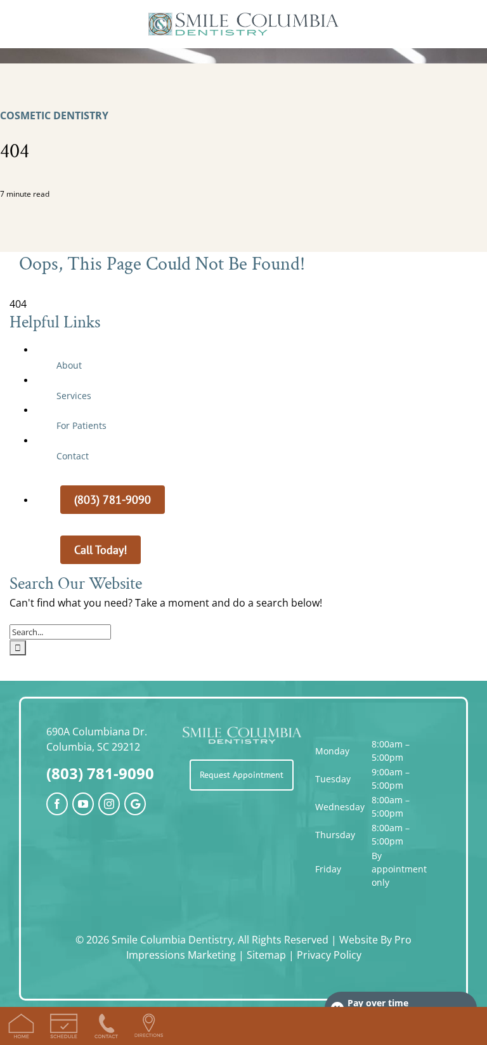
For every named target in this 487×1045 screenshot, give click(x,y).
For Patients (81, 425)
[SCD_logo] (243, 18)
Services (73, 396)
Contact (72, 456)
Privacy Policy (329, 955)
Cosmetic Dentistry (54, 115)
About (69, 365)
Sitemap (266, 955)
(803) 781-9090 (100, 773)
